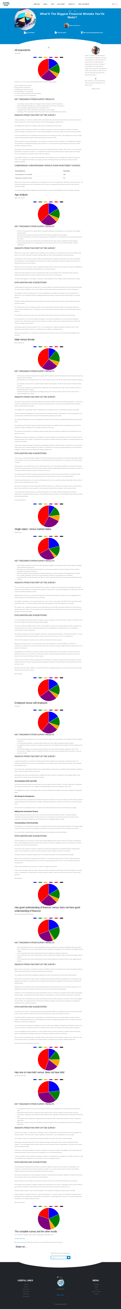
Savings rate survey (20, 1238)
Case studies (61, 4)
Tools (52, 4)
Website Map (26, 1296)
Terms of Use (26, 1289)
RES (75, 11)
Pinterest (26, 1286)
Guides (45, 4)
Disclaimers (26, 1294)
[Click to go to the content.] (60, 43)
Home (69, 11)
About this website (83, 4)
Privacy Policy (26, 1291)
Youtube (26, 1284)
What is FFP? (95, 88)
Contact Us (96, 1294)
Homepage (96, 1284)
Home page (36, 4)
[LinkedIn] (95, 78)
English (115, 4)
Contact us (71, 4)
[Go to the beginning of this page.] (60, 1263)
